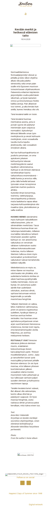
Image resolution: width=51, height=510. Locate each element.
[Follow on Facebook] (22, 483)
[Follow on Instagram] (29, 483)
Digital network (36, 504)
